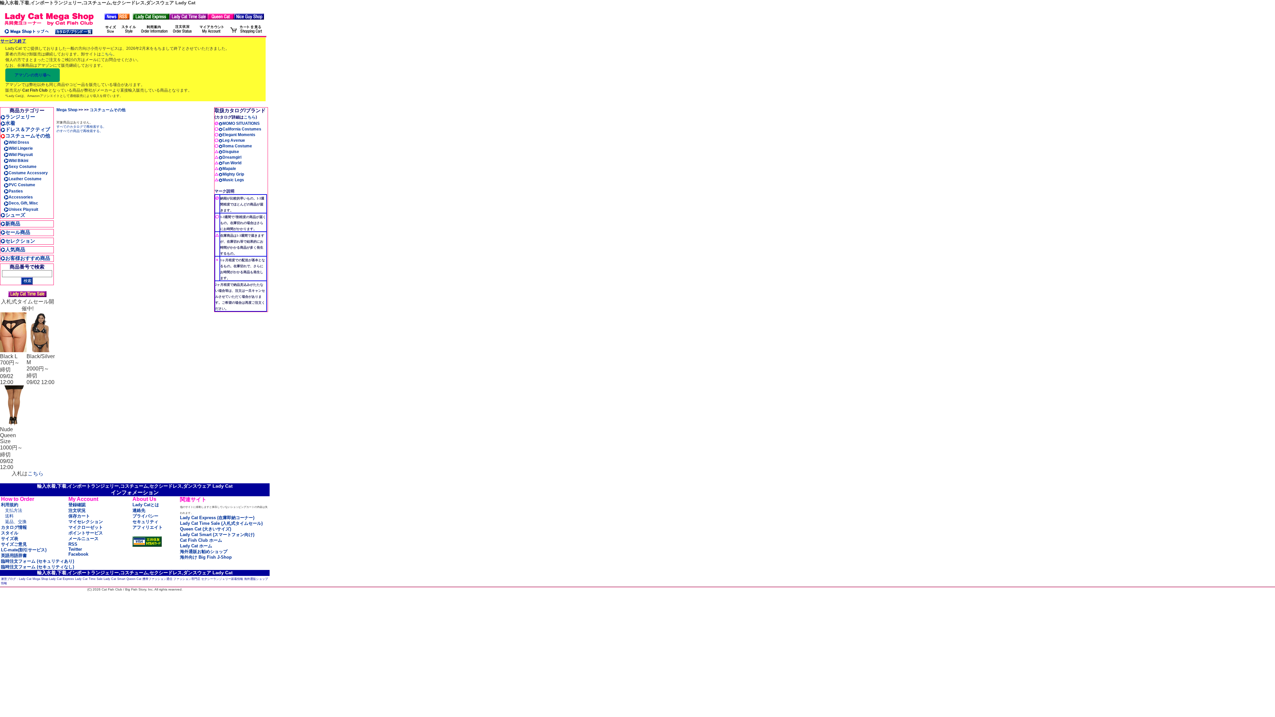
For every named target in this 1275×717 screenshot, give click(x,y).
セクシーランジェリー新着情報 (222, 579)
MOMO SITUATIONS (241, 123)
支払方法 (13, 510)
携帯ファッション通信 (157, 579)
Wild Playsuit (21, 154)
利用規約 (9, 504)
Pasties (16, 191)
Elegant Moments (238, 134)
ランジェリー (20, 117)
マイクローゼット (85, 527)
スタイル (9, 532)
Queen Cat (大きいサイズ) (205, 528)
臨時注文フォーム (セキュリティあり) (37, 561)
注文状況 (77, 510)
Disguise (230, 151)
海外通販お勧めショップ (203, 551)
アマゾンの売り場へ (32, 75)
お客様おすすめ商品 (27, 258)
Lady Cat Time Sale (89, 579)
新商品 (12, 223)
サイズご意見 (14, 544)
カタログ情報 (14, 527)
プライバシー (145, 516)
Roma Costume (237, 146)
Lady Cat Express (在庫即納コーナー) (217, 517)
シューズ (15, 215)
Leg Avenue (233, 140)
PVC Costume (22, 185)
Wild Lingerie (21, 148)
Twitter (75, 549)
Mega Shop (66, 110)
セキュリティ (145, 521)
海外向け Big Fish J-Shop (206, 557)
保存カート (79, 516)
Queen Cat (134, 579)
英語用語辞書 (14, 555)
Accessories (21, 197)
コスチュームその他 (27, 135)
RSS (72, 544)
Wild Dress (19, 142)
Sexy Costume (23, 166)
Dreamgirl (231, 157)
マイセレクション (85, 521)
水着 (10, 123)
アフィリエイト (147, 527)
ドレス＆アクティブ (27, 129)
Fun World (231, 163)
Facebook (78, 554)
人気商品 (15, 249)
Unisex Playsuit (23, 209)
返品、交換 (16, 521)
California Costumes (241, 129)
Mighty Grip (233, 174)
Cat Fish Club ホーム (201, 540)
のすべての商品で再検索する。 (79, 131)
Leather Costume (25, 179)
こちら (107, 54)
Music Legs (233, 180)
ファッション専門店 (186, 579)
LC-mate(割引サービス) (23, 549)
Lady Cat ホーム (196, 545)
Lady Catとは (145, 504)
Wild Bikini (18, 160)
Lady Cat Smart (115, 579)
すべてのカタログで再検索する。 (81, 126)
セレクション (20, 241)
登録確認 (77, 504)
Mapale (229, 168)
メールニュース (83, 538)
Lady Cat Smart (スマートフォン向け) (217, 534)
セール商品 (17, 232)
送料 (9, 516)
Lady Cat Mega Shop (33, 579)
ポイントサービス (85, 532)
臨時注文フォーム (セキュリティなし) (37, 566)
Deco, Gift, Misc (23, 203)
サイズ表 (9, 538)
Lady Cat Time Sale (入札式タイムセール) (221, 523)
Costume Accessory (28, 173)
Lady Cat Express (61, 579)
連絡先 (138, 510)
